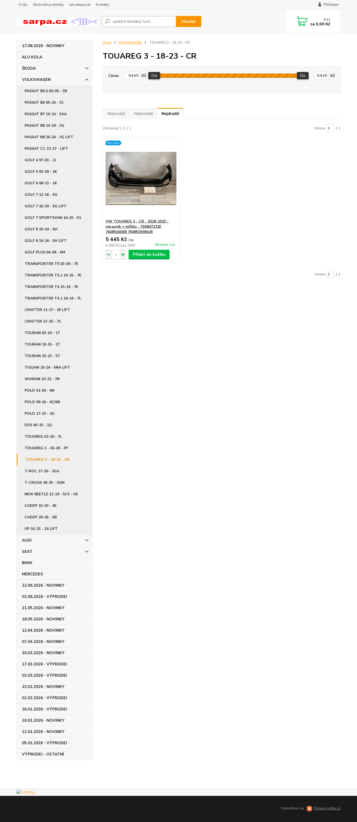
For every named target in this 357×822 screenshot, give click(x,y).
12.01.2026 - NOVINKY (43, 731)
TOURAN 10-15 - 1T (42, 344)
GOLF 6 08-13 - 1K (41, 183)
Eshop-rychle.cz (327, 808)
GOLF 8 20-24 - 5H (41, 229)
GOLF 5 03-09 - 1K (41, 171)
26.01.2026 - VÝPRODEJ (44, 709)
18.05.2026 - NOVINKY (43, 619)
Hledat (188, 21)
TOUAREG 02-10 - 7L (43, 436)
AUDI (27, 540)
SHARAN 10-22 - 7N (42, 378)
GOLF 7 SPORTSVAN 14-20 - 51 (53, 217)
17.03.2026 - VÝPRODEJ (44, 664)
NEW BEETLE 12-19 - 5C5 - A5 (51, 494)
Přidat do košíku (149, 254)
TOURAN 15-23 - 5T (42, 355)
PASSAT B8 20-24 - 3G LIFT (49, 137)
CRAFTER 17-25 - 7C (43, 321)
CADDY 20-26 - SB (41, 517)
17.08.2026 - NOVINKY (43, 45)
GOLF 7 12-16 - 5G (41, 194)
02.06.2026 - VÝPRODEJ (44, 596)
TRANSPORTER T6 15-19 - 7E (51, 286)
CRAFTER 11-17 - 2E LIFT (47, 309)
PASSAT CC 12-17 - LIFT (46, 148)
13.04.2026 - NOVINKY (43, 630)
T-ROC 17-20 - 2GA (42, 471)
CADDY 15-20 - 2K (40, 505)
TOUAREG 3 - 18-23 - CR (47, 459)
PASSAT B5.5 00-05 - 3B (46, 90)
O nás (23, 4)
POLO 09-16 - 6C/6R (42, 401)
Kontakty (102, 4)
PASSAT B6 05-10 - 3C (44, 102)
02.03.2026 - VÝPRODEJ (44, 675)
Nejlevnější (143, 113)
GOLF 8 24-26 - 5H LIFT (46, 240)
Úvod (107, 42)
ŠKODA (29, 68)
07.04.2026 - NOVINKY (43, 641)
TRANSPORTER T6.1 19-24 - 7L (53, 298)
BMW (27, 562)
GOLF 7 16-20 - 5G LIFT (46, 206)
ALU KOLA (32, 57)
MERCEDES (32, 574)
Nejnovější (116, 113)
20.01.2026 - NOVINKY (43, 720)
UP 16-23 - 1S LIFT (41, 528)
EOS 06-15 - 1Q (38, 425)
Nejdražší (170, 113)
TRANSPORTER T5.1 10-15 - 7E (53, 275)
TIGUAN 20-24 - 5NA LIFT (47, 367)
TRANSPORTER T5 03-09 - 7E (51, 263)
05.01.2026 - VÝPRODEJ (44, 743)
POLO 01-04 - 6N (39, 390)
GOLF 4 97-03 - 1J (40, 160)
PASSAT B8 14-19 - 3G (44, 125)
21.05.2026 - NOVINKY (43, 607)
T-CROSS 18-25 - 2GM (45, 482)
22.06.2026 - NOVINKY (43, 585)
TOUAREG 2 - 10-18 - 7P (46, 448)
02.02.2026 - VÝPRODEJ (44, 698)
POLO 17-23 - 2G (40, 413)
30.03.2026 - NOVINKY (43, 653)
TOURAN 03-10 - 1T (42, 332)
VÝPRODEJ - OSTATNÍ (43, 754)
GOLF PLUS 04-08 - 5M (45, 252)
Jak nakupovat (79, 4)
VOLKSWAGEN (36, 79)
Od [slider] (154, 76)
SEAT (27, 551)
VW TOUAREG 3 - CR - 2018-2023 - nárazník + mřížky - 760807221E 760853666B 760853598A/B (137, 226)
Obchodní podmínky (48, 4)
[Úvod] (56, 21)
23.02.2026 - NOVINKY (43, 686)
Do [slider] (303, 76)
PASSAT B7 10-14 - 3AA (46, 114)
